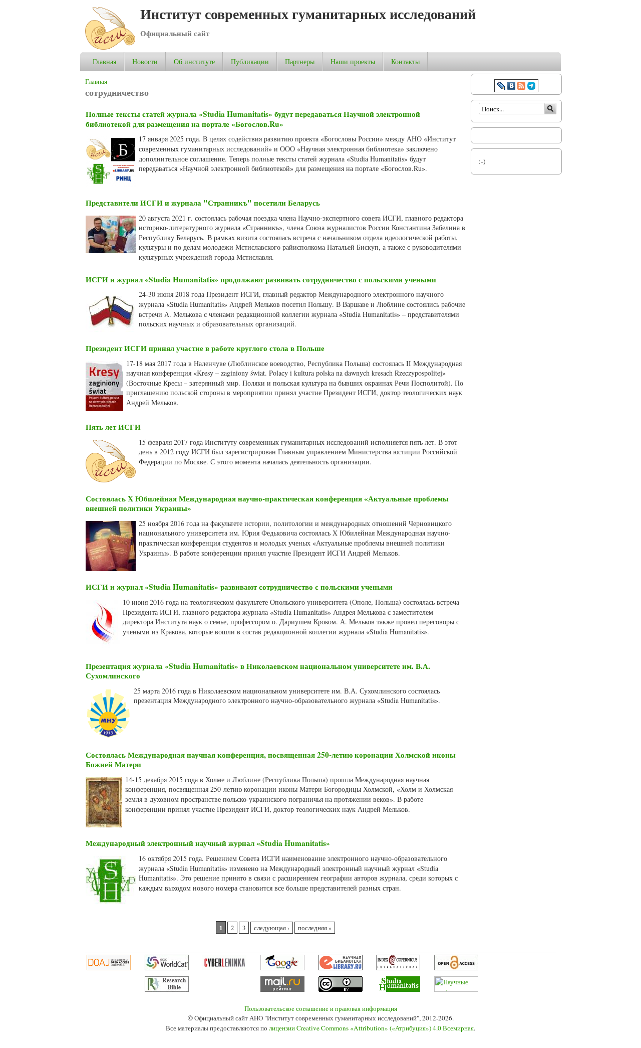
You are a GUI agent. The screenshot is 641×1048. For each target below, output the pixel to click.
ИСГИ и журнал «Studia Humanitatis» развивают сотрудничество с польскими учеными (239, 586)
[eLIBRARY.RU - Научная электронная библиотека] (340, 967)
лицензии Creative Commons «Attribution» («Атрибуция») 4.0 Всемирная (371, 1027)
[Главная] (110, 47)
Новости (145, 61)
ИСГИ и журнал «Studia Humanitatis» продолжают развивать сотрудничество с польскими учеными (261, 279)
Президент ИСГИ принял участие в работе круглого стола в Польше (205, 348)
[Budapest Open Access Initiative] (456, 967)
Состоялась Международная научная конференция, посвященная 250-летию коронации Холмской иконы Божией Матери (271, 759)
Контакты (405, 61)
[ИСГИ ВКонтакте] (511, 87)
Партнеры (299, 61)
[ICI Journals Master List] (398, 967)
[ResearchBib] (167, 989)
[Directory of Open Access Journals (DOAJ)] (109, 967)
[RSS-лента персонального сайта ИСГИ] (521, 87)
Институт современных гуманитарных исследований (308, 14)
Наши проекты (353, 62)
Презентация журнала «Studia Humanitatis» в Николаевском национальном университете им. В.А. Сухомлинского (258, 670)
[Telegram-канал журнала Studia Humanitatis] (531, 87)
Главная (104, 61)
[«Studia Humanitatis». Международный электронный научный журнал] (398, 989)
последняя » (315, 928)
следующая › (271, 928)
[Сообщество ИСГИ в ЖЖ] (501, 87)
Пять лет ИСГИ (113, 426)
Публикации (250, 61)
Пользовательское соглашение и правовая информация (320, 1008)
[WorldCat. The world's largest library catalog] (167, 967)
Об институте (194, 62)
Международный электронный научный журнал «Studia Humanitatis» (208, 842)
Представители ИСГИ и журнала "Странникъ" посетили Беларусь (203, 202)
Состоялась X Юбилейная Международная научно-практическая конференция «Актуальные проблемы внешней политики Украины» (267, 503)
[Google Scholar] (282, 967)
